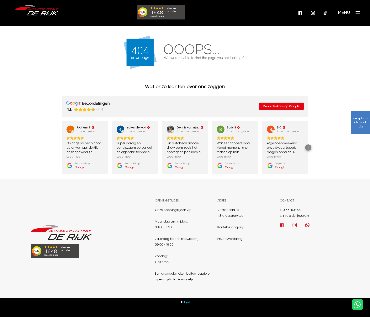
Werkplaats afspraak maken (360, 122)
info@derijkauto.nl (296, 215)
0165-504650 (293, 210)
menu (344, 12)
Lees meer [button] (74, 156)
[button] (62, 147)
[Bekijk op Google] (70, 129)
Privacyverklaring (229, 239)
